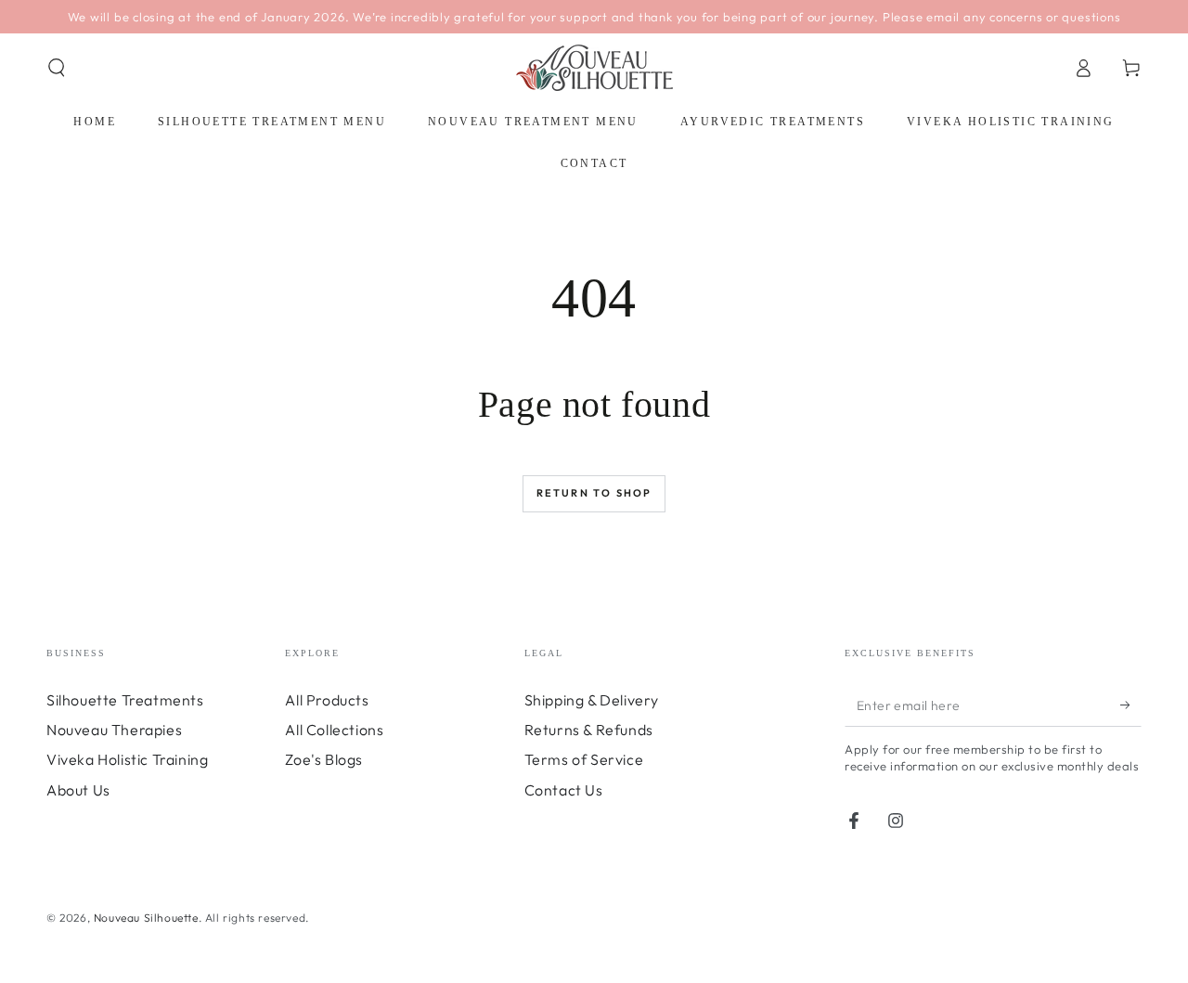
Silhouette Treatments (125, 700)
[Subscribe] (1131, 705)
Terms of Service (584, 759)
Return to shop (594, 492)
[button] (56, 67)
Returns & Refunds (588, 729)
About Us (78, 790)
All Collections (334, 729)
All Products (326, 700)
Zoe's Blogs (324, 759)
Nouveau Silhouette (146, 918)
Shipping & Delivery (591, 700)
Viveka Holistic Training (127, 759)
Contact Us (563, 790)
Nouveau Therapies (114, 729)
